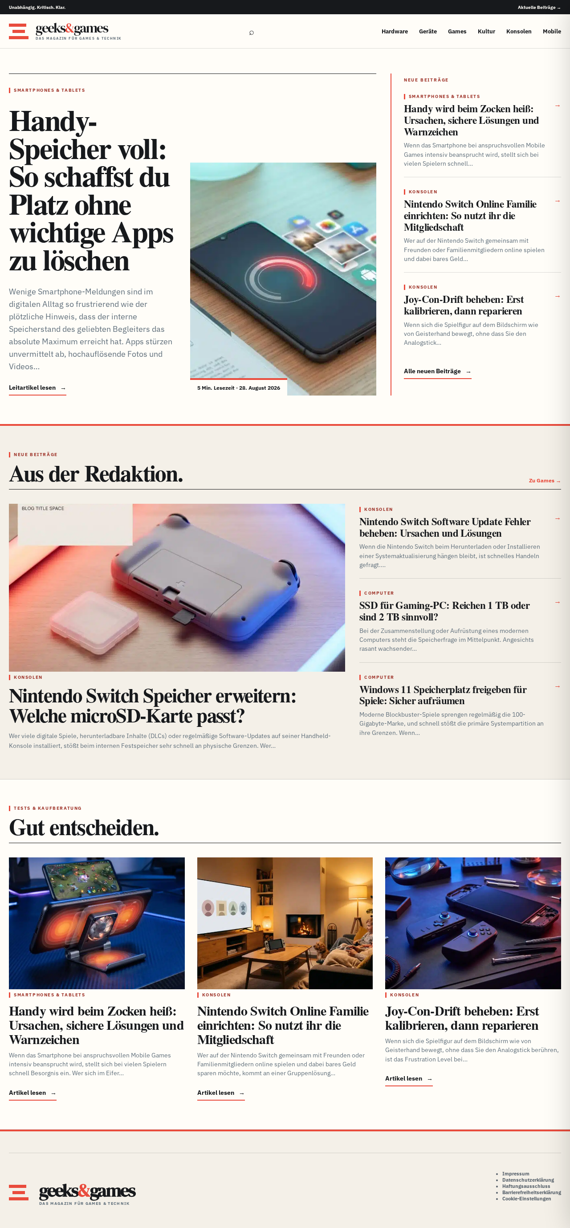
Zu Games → (545, 480)
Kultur (486, 31)
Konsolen (519, 31)
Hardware (395, 31)
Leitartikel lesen (37, 387)
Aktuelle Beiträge (539, 7)
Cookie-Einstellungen (526, 1198)
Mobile (552, 31)
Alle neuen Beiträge (438, 371)
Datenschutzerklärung (528, 1180)
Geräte (428, 31)
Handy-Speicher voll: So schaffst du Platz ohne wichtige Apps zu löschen (91, 189)
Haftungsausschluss (526, 1186)
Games (457, 31)
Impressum (515, 1174)
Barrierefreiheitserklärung (531, 1192)
